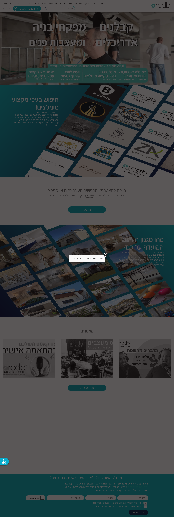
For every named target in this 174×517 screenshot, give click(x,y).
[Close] (105, 255)
